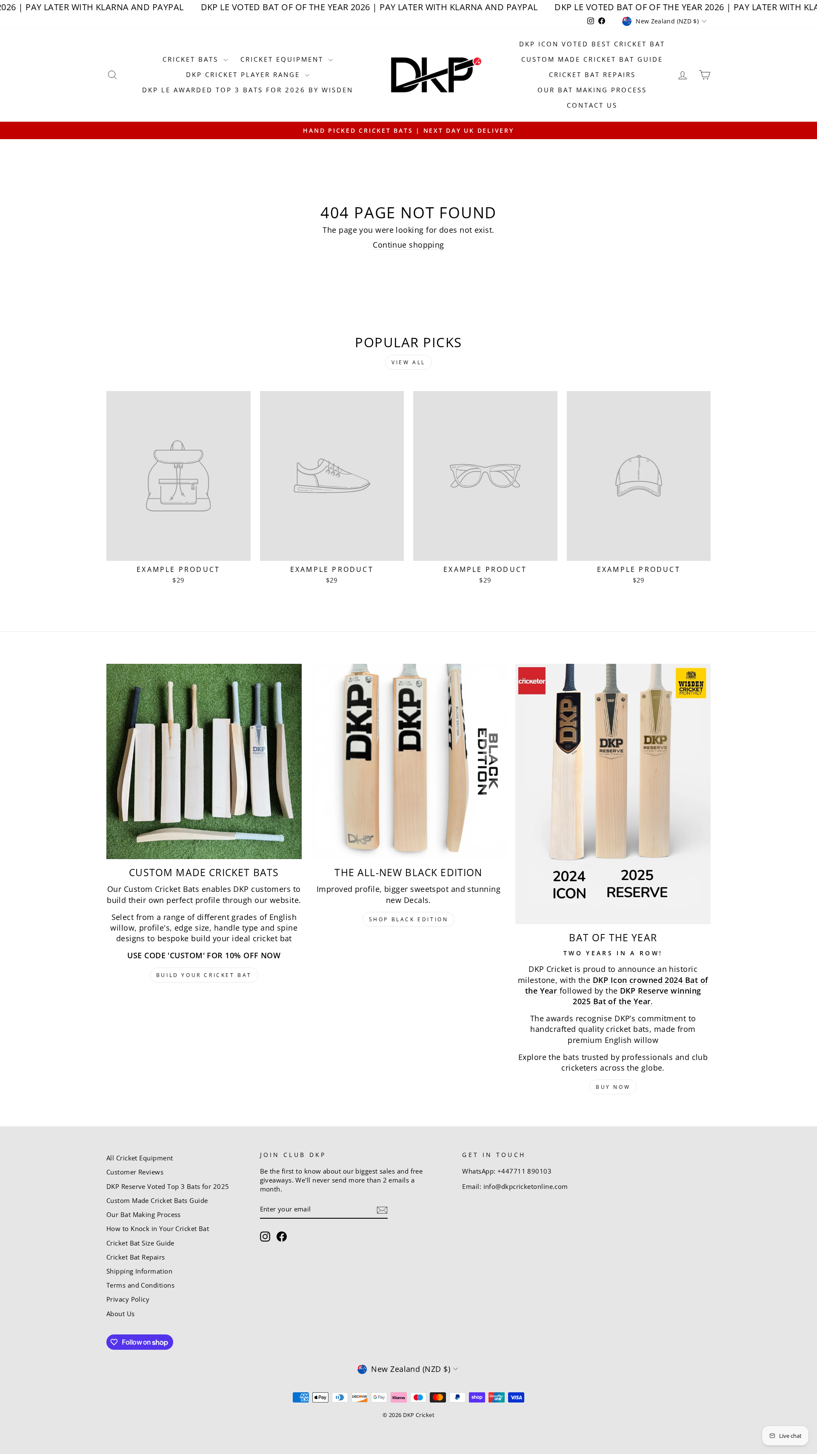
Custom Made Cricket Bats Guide (157, 1200)
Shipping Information (139, 1271)
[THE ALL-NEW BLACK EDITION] (408, 761)
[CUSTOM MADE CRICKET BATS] (204, 761)
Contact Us (592, 105)
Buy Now (613, 1087)
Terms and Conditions (140, 1285)
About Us (120, 1313)
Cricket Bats (192, 59)
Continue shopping (408, 245)
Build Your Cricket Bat (204, 975)
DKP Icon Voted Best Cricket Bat (592, 44)
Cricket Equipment (283, 59)
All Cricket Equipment (139, 1158)
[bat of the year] (613, 794)
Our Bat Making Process (592, 90)
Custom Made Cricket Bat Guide (592, 59)
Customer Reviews (134, 1172)
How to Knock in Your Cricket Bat (157, 1228)
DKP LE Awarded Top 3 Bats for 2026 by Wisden (247, 90)
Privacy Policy (127, 1299)
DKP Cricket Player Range (244, 74)
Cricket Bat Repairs (592, 74)
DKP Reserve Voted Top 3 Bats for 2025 (167, 1186)
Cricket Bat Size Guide (140, 1243)
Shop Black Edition (408, 919)
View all (408, 362)
